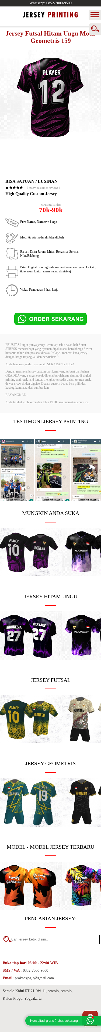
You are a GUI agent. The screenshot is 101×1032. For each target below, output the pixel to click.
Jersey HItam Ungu (50, 596)
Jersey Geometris (50, 763)
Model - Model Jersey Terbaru (50, 847)
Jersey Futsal (51, 680)
